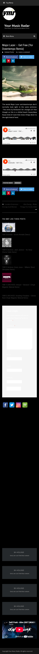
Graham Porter (9, 52)
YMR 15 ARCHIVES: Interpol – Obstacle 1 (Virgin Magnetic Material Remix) (18, 286)
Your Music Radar (17, 25)
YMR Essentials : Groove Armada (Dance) (16, 235)
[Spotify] (25, 405)
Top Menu (9, 3)
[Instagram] (18, 405)
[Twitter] (12, 405)
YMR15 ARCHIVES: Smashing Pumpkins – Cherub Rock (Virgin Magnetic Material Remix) (19, 297)
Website (9, 378)
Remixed (17, 183)
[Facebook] (5, 405)
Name (8, 355)
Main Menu (10, 36)
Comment (10, 326)
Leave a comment (24, 52)
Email (8, 366)
